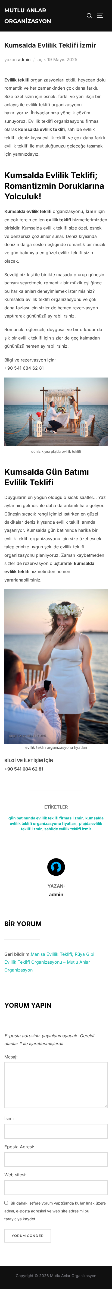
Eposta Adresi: (19, 1146)
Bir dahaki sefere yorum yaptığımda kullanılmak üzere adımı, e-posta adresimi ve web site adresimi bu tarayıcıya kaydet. (55, 1211)
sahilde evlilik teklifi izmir (67, 828)
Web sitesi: (15, 1174)
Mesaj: (11, 1057)
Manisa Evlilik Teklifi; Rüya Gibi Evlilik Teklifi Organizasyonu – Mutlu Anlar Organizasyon (49, 962)
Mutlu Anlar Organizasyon (27, 15)
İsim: (9, 1118)
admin (24, 59)
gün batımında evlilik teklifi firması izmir (45, 818)
